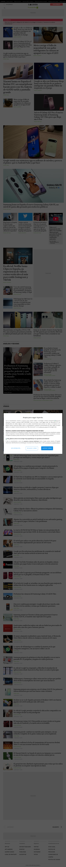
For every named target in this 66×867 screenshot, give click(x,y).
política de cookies (43, 427)
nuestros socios (25, 420)
